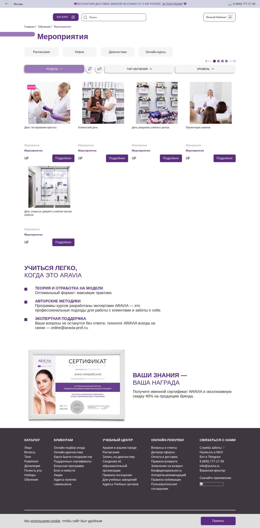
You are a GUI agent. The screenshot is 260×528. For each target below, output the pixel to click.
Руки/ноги (31, 461)
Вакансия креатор (212, 470)
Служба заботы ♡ (212, 447)
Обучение (44, 26)
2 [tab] (218, 61)
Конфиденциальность (166, 470)
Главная (29, 26)
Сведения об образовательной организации (115, 466)
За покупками (172, 3)
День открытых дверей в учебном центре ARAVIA (48, 213)
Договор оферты (163, 452)
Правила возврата (164, 461)
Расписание (111, 452)
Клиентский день (88, 127)
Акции (58, 475)
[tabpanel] (41, 52)
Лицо (28, 447)
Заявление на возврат (167, 466)
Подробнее (63, 158)
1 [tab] (214, 61)
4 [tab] (226, 61)
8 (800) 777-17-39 (243, 3)
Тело (27, 456)
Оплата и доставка (164, 456)
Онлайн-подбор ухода (69, 447)
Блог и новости (64, 470)
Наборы (30, 475)
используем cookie (45, 521)
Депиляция (32, 466)
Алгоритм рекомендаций (168, 475)
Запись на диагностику (119, 456)
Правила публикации (166, 479)
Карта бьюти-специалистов (73, 456)
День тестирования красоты (40, 127)
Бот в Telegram (210, 456)
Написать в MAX (211, 452)
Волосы (29, 452)
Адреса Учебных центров (121, 484)
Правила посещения (117, 475)
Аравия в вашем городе (120, 447)
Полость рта (33, 470)
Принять (218, 520)
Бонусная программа (69, 466)
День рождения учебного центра (150, 127)
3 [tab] (222, 61)
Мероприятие (33, 150)
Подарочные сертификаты (73, 461)
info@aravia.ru (209, 466)
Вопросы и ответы (164, 447)
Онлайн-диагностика (68, 452)
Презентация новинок (198, 127)
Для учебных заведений (120, 479)
